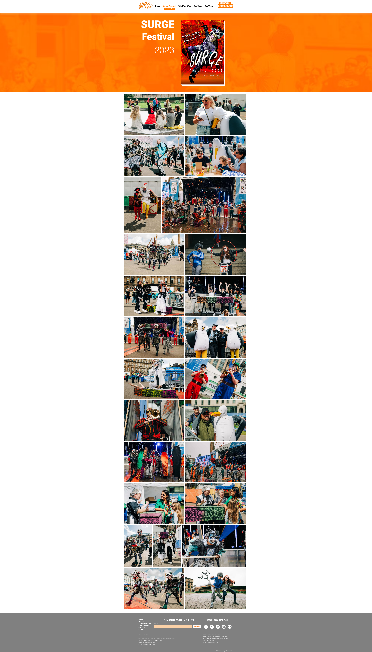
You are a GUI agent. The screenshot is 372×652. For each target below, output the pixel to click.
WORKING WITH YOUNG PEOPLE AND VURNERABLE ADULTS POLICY (157, 639)
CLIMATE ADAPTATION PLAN (210, 642)
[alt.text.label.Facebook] (219, 6)
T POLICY (148, 637)
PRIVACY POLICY (143, 635)
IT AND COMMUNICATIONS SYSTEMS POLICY (151, 641)
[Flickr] (231, 6)
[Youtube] (228, 6)
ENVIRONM (142, 637)
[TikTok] (225, 6)
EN (145, 637)
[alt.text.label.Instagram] (222, 6)
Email (155, 623)
